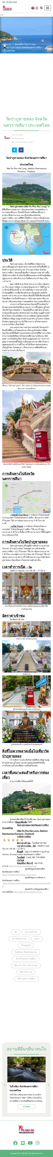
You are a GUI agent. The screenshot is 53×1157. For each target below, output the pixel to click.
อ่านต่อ (26, 1106)
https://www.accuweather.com (22, 866)
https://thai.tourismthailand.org (27, 892)
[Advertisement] (26, 83)
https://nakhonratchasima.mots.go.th (19, 875)
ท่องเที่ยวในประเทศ (25, 44)
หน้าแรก (6, 44)
